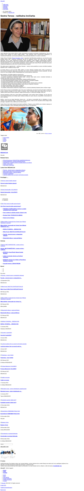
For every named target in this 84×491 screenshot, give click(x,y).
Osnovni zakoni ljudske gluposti (8, 183)
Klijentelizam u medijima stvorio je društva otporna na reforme (17, 162)
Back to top (3, 489)
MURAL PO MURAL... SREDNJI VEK (12, 229)
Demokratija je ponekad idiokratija (9, 436)
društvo (5, 140)
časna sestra (6, 137)
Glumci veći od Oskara (8, 217)
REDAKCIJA (11, 12)
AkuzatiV (3, 1)
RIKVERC (5, 8)
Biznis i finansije (48, 133)
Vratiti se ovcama (5, 380)
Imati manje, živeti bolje (8, 165)
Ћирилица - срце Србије (7, 357)
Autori (4, 470)
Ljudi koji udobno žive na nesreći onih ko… (11, 346)
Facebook (6, 487)
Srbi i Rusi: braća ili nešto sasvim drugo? (11, 206)
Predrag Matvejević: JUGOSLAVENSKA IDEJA (14, 161)
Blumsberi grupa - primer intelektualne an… (11, 391)
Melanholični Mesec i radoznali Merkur (12, 172)
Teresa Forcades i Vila (17, 58)
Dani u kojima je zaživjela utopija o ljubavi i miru (15, 212)
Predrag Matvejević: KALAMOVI (8, 368)
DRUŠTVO (5, 5)
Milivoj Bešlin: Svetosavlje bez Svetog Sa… (11, 301)
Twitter (2, 487)
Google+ (10, 487)
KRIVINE (5, 6)
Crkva (4, 138)
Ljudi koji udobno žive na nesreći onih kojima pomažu (15, 174)
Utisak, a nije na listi (7, 163)
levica (4, 141)
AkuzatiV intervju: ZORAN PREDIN (11, 263)
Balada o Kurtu (4, 425)
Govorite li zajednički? (8, 173)
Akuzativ (4, 483)
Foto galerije (6, 477)
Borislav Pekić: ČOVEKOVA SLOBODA (12, 215)
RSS (5, 485)
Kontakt (5, 472)
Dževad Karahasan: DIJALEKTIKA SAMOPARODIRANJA (16, 160)
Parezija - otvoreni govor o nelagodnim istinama (14, 170)
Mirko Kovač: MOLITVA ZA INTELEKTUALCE (13, 171)
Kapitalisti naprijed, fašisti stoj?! (8, 402)
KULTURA (5, 9)
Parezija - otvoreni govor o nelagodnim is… (11, 278)
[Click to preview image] (25, 51)
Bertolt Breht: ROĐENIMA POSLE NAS (10, 413)
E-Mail (2, 485)
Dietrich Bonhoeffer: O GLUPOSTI (9, 192)
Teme (4, 471)
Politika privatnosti (7, 479)
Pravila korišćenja (7, 478)
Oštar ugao (5, 4)
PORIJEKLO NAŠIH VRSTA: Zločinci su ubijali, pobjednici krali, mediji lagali (14, 209)
